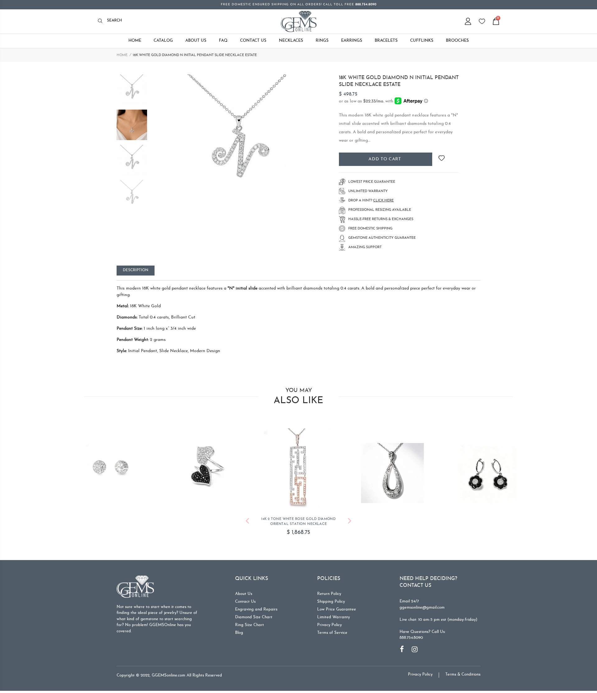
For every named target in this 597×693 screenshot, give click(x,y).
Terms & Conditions (462, 676)
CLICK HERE (383, 200)
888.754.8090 (411, 639)
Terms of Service (332, 634)
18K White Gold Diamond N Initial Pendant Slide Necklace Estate (399, 81)
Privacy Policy (329, 627)
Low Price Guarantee (336, 611)
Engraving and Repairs (256, 611)
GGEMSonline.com (168, 677)
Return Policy (329, 595)
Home (122, 55)
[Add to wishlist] (441, 159)
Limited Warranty (333, 619)
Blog (239, 634)
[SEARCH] (102, 21)
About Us (243, 595)
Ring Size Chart (249, 627)
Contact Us (245, 603)
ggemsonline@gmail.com (422, 609)
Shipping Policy (331, 603)
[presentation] (247, 523)
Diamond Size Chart (253, 619)
